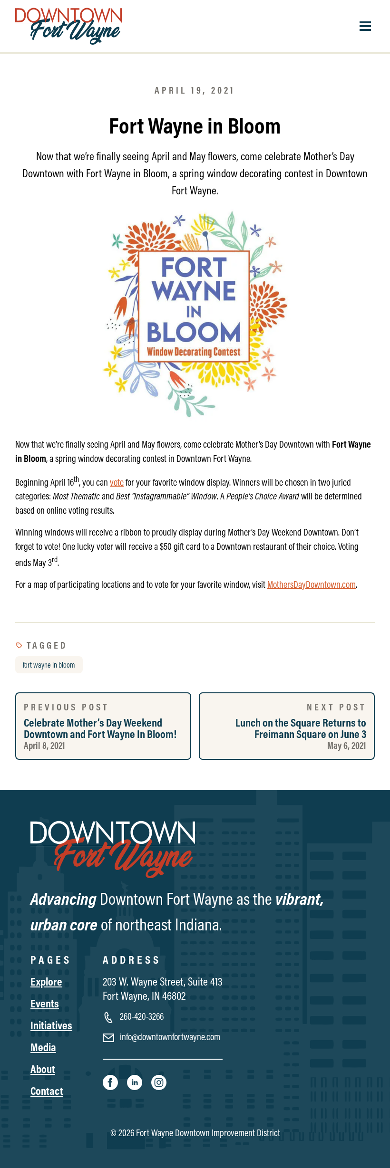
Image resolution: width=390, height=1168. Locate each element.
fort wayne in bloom (49, 665)
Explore (46, 981)
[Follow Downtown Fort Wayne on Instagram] (158, 1081)
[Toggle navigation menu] (365, 26)
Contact (46, 1090)
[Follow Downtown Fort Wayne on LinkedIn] (135, 1081)
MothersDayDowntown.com (311, 584)
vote (117, 482)
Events (44, 1003)
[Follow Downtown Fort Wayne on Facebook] (111, 1081)
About (42, 1069)
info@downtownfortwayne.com (169, 1037)
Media (43, 1047)
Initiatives (51, 1025)
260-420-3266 (141, 1016)
